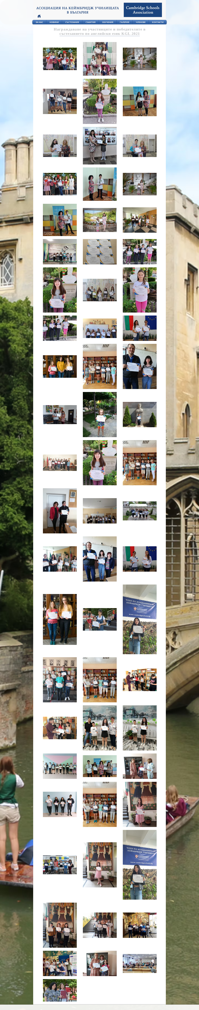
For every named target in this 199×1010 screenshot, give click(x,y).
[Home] (39, 16)
